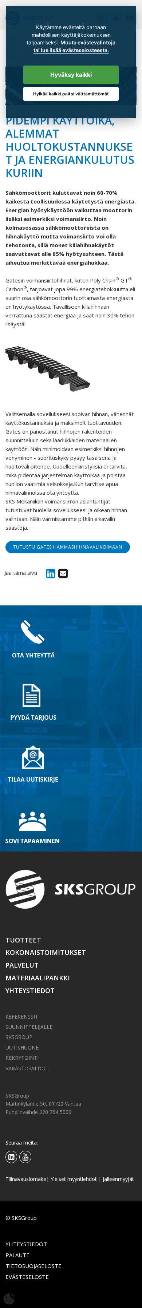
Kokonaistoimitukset (45, 952)
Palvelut (22, 965)
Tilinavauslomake (25, 1178)
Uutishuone (22, 1047)
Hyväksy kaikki (71, 74)
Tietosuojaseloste (33, 1265)
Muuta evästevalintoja (87, 43)
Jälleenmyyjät (118, 1178)
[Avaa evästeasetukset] (9, 1298)
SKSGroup (18, 1037)
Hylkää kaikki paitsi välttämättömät (71, 93)
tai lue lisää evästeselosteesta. (71, 50)
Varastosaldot (27, 1068)
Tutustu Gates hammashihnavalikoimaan (67, 547)
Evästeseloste (27, 1276)
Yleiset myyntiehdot (74, 1178)
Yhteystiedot (30, 990)
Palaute (17, 1254)
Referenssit (21, 1016)
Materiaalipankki (37, 977)
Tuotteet (23, 940)
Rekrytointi (22, 1057)
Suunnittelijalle (28, 1026)
